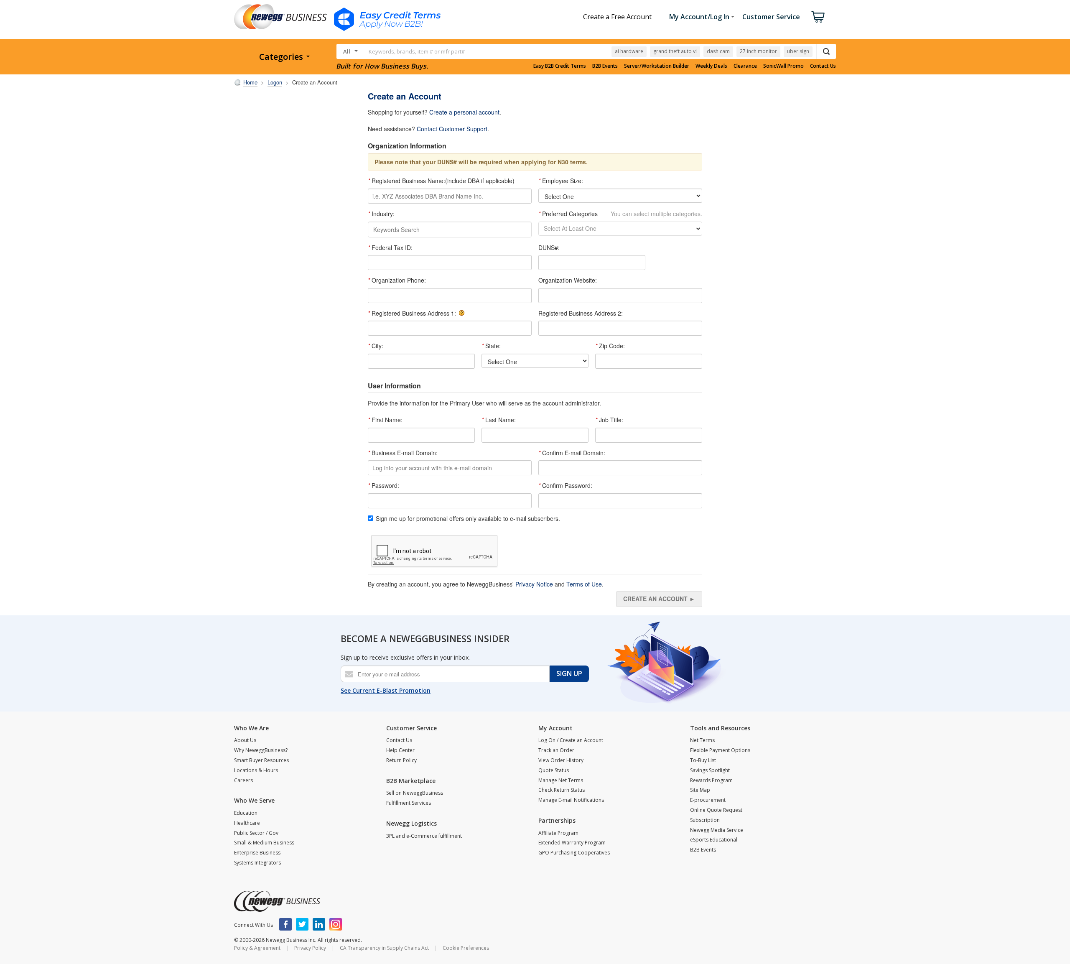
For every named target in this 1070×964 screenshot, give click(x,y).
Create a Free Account (617, 16)
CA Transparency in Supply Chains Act (384, 947)
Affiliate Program (558, 832)
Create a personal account (464, 112)
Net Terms (702, 740)
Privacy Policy (310, 947)
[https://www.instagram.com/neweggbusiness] (335, 924)
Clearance (745, 66)
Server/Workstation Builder (656, 66)
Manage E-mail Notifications (571, 799)
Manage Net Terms (560, 780)
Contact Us (823, 66)
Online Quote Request (716, 810)
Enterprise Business (257, 852)
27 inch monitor (758, 51)
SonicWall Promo (783, 66)
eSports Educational (713, 839)
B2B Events (605, 66)
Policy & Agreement (257, 947)
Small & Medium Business (264, 842)
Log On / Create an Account (570, 740)
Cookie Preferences (466, 947)
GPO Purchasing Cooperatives (574, 852)
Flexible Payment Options (720, 750)
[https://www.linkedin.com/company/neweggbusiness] (319, 924)
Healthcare (247, 822)
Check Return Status (561, 789)
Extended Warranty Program (572, 842)
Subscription (705, 820)
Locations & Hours (256, 770)
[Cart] (818, 17)
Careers (243, 780)
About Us (245, 740)
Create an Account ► (659, 598)
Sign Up (569, 673)
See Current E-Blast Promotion (386, 690)
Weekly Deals (711, 66)
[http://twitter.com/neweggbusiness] (302, 924)
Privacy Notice (534, 584)
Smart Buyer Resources (261, 760)
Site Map (700, 789)
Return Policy (401, 760)
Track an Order (556, 750)
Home (250, 82)
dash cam (718, 51)
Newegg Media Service (716, 830)
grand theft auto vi (675, 51)
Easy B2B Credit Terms (559, 66)
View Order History (560, 760)
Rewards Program (711, 780)
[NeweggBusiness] (277, 901)
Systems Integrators (257, 862)
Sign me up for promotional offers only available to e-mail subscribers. (468, 519)
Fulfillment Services (408, 802)
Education (245, 812)
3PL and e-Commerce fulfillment (424, 835)
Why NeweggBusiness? (261, 750)
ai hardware (629, 51)
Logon (275, 82)
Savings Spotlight (710, 770)
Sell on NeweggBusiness (414, 792)
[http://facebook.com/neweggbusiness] (285, 924)
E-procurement (708, 799)
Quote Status (553, 770)
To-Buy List (703, 760)
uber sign (798, 51)
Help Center (400, 750)
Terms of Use (584, 584)
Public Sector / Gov (256, 832)
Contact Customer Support (452, 129)
